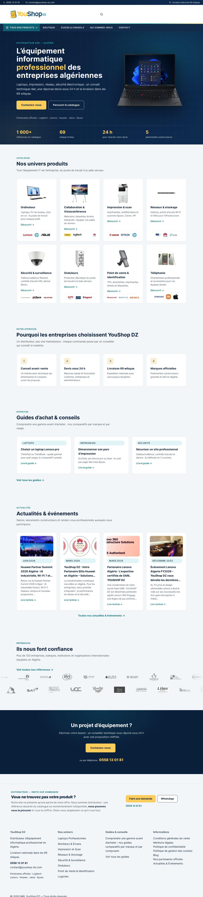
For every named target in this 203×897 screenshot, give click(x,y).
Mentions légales (163, 842)
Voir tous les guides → (30, 480)
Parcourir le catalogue (66, 104)
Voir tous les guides (117, 856)
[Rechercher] (101, 14)
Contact (124, 27)
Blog (156, 855)
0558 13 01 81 (134, 805)
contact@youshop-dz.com (26, 867)
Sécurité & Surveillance (71, 860)
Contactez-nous (31, 104)
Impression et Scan (69, 849)
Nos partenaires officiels (168, 859)
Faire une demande (140, 798)
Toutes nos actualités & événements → (101, 615)
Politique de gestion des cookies (172, 850)
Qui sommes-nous (101, 27)
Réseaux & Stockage (70, 854)
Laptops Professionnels (72, 838)
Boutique (49, 27)
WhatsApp (167, 798)
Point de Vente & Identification (76, 871)
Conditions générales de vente (171, 838)
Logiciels (63, 876)
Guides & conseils (72, 27)
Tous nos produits (22, 27)
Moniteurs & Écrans (69, 843)
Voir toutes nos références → (34, 669)
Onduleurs (64, 865)
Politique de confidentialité (169, 846)
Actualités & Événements (168, 863)
